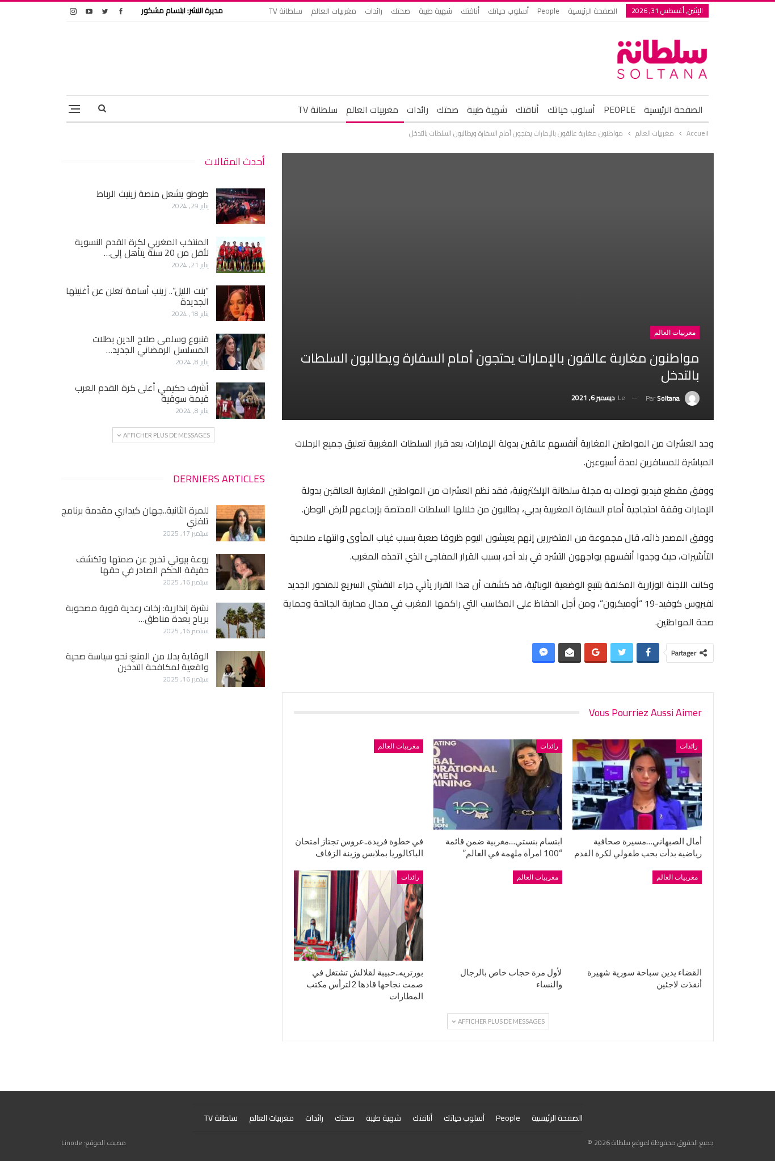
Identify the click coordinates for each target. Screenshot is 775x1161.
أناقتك (470, 11)
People (548, 11)
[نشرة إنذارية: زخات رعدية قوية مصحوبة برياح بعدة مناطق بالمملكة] (240, 621)
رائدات (373, 11)
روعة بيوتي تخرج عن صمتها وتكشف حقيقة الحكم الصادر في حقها (142, 564)
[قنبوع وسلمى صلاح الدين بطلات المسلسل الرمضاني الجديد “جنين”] (240, 352)
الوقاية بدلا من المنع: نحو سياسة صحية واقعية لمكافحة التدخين (137, 661)
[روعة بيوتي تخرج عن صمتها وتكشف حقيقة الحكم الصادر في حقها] (240, 572)
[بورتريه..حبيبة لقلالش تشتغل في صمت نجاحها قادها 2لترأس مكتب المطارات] (358, 915)
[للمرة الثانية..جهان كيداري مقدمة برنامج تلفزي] (240, 523)
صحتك (400, 11)
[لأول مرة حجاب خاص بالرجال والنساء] (498, 915)
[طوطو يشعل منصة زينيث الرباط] (240, 206)
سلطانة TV (285, 11)
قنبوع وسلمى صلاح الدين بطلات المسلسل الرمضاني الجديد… (150, 344)
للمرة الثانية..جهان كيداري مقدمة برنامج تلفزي (135, 515)
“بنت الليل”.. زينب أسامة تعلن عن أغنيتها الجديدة (137, 296)
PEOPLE (619, 109)
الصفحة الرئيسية (592, 11)
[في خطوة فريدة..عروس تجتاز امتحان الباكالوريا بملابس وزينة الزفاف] (358, 784)
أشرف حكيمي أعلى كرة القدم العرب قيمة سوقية (142, 393)
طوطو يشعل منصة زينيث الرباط (152, 193)
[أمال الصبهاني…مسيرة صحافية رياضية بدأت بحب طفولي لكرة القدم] (637, 784)
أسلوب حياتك (508, 11)
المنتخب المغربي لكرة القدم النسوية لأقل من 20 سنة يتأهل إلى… (142, 247)
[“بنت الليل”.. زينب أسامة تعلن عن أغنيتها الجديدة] (240, 303)
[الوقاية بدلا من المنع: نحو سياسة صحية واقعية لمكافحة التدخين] (240, 669)
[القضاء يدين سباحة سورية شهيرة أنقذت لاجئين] (637, 915)
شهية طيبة (435, 11)
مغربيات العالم (333, 11)
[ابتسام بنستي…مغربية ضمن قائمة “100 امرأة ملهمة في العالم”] (498, 784)
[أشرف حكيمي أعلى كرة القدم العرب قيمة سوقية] (240, 400)
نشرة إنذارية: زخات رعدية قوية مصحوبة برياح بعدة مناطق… (137, 613)
